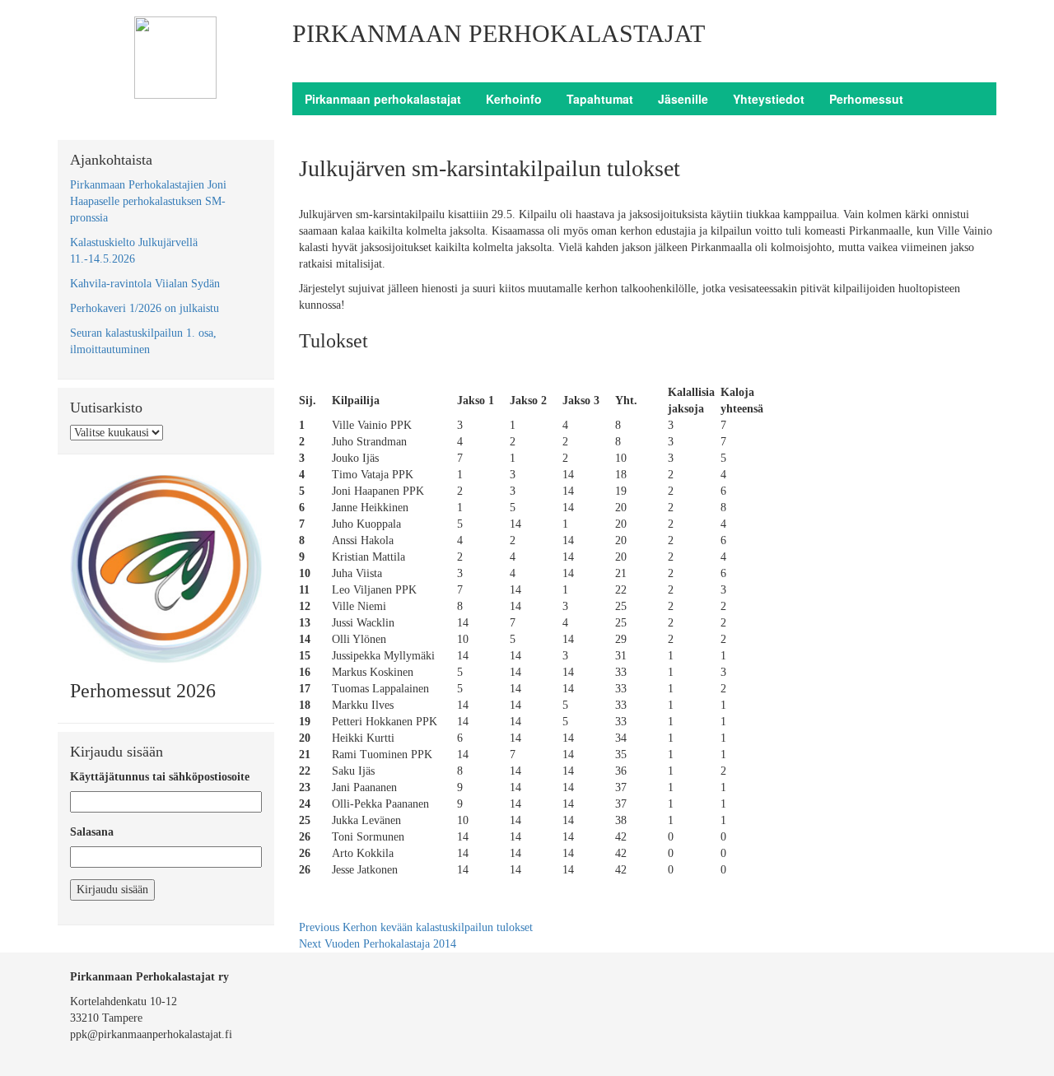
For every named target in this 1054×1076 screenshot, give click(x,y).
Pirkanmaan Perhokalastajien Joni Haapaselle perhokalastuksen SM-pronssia (148, 201)
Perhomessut (866, 99)
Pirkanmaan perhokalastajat (383, 99)
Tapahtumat (600, 99)
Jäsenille (683, 99)
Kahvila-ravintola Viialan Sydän (145, 283)
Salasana (92, 832)
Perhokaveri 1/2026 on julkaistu (144, 308)
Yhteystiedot (768, 99)
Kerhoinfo (514, 99)
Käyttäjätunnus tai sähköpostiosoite (160, 777)
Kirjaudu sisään (112, 889)
